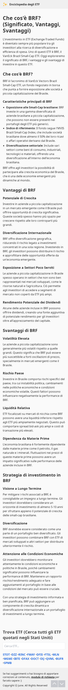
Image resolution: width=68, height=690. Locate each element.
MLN (56, 654)
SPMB (8, 663)
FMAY (31, 654)
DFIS (40, 654)
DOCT (35, 659)
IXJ (42, 659)
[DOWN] (61, 683)
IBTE (17, 659)
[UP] (54, 683)
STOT (6, 654)
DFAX (25, 659)
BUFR (59, 659)
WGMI (8, 659)
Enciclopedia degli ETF (24, 4)
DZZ (14, 654)
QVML (50, 659)
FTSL (48, 654)
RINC (21, 654)
